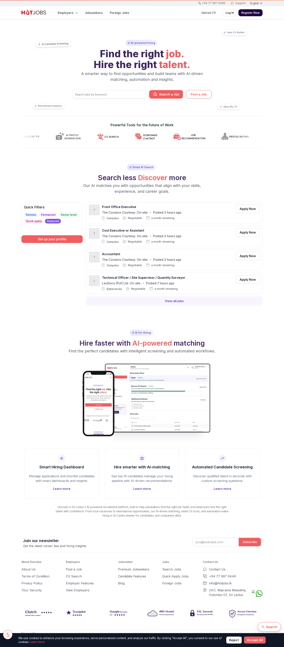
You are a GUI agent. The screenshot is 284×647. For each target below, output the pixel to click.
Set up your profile (52, 239)
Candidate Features (132, 576)
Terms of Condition (35, 576)
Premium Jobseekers (133, 569)
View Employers (77, 590)
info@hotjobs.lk (220, 583)
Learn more (37, 642)
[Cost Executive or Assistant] (174, 236)
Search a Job (169, 94)
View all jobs (174, 301)
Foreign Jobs (172, 583)
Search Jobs (171, 569)
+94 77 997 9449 (222, 576)
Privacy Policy (31, 583)
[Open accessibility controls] (7, 634)
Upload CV (208, 12)
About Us (28, 569)
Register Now (250, 12)
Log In (230, 12)
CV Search (74, 576)
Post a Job (199, 94)
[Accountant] (174, 259)
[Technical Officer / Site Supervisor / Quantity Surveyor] (174, 283)
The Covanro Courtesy (118, 212)
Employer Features (80, 583)
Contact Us (217, 569)
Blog (121, 583)
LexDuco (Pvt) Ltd (115, 283)
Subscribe (250, 542)
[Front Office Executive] (174, 212)
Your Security (31, 590)
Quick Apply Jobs (175, 576)
